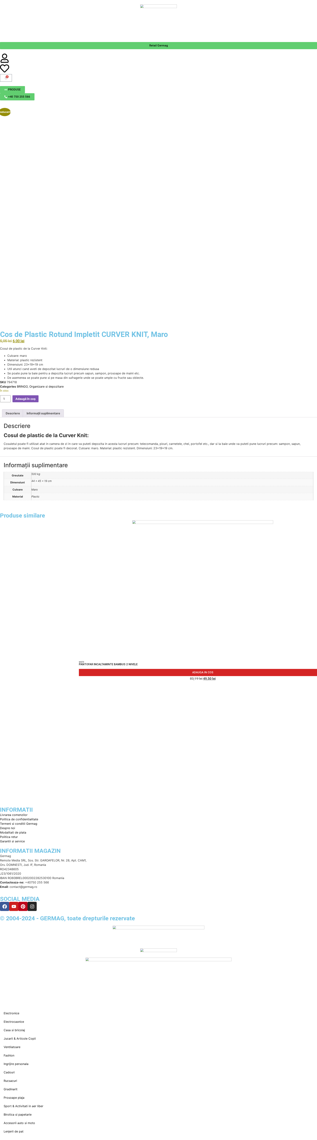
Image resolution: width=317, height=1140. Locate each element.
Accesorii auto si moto (19, 1123)
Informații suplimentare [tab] (43, 413)
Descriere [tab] (13, 413)
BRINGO (22, 386)
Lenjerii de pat (13, 1131)
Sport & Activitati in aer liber (23, 1106)
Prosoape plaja (14, 1097)
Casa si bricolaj (14, 1030)
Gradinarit (10, 1089)
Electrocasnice (14, 1021)
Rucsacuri (10, 1081)
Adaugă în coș (25, 399)
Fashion (9, 1055)
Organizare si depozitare (46, 386)
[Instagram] (32, 906)
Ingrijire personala (16, 1064)
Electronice (11, 1013)
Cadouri (9, 1072)
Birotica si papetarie (18, 1114)
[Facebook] (4, 906)
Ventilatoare (12, 1047)
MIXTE (81, 662)
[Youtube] (13, 906)
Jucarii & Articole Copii (20, 1038)
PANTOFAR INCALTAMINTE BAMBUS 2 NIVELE (108, 664)
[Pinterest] (23, 906)
